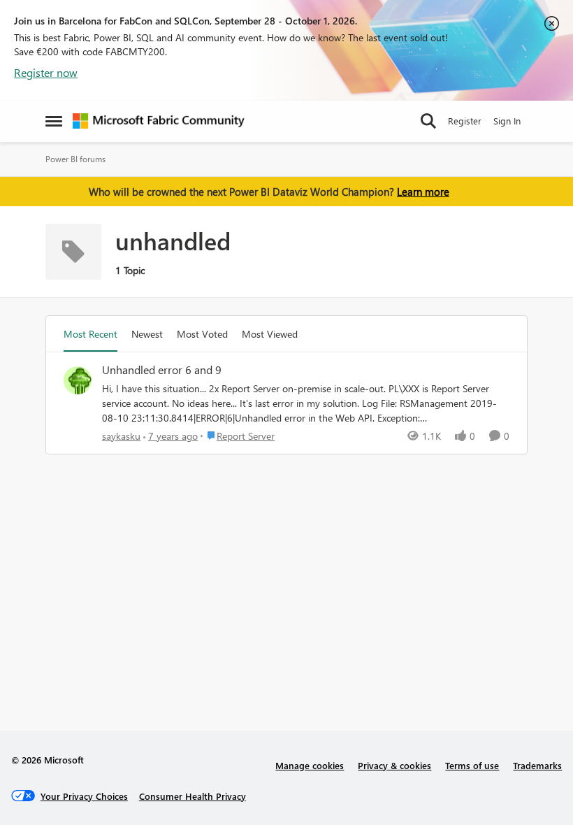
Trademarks (537, 765)
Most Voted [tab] (202, 333)
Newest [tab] (147, 333)
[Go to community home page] (159, 121)
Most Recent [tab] (90, 333)
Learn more (423, 192)
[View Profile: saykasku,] (78, 380)
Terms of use (472, 765)
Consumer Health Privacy (192, 796)
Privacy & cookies (394, 765)
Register (464, 121)
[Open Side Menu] (53, 120)
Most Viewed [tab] (270, 333)
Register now (46, 72)
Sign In (507, 121)
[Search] (428, 121)
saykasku (121, 436)
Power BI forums (75, 159)
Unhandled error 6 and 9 (162, 370)
